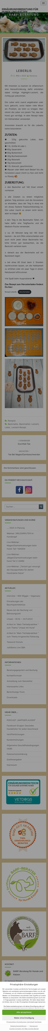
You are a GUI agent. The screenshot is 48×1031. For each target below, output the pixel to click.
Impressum (34, 1026)
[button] (24, 1017)
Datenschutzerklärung (18, 1026)
